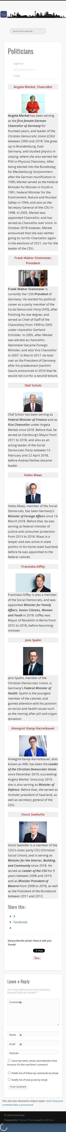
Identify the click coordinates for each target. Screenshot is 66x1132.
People (17, 75)
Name (15, 1035)
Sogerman (19, 63)
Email (15, 1044)
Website (14, 1053)
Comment (15, 1002)
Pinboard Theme (27, 1120)
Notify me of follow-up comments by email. (35, 1073)
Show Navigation (53, 33)
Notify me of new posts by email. (30, 1079)
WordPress (47, 1120)
